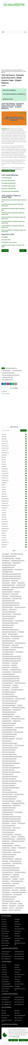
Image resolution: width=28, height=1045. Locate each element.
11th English (17, 965)
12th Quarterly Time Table (7, 872)
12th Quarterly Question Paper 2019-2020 (10, 867)
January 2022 (14, 471)
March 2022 (14, 466)
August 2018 (14, 544)
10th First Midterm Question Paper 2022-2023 (11, 578)
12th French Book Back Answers (8, 825)
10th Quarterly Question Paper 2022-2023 (10, 375)
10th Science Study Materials (8, 188)
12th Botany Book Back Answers (17, 718)
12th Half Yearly (18, 834)
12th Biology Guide (17, 709)
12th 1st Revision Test (19, 954)
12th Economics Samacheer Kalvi (8, 798)
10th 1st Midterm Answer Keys (17, 554)
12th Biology (19, 705)
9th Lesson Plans (13, 903)
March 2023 (14, 439)
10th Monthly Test (5, 594)
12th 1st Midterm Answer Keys (17, 689)
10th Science (4, 609)
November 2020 (14, 501)
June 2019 (14, 535)
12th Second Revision (6, 874)
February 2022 (14, 468)
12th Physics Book (21, 847)
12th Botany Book (5, 718)
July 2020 (14, 510)
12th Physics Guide (16, 852)
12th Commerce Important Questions (9, 747)
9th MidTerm (4, 905)
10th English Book (5, 560)
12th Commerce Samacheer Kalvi (9, 750)
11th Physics (4, 969)
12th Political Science (18, 938)
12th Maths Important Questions (17, 841)
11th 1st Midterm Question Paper (9, 649)
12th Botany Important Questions (9, 723)
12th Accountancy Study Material (8, 705)
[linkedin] (10, 384)
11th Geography (4, 981)
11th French (3, 967)
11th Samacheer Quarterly (20, 683)
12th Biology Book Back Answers (18, 707)
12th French (13, 823)
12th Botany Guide (16, 721)
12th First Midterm (18, 812)
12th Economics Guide (18, 794)
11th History (17, 979)
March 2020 (14, 519)
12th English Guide (16, 805)
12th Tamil (21, 879)
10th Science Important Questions (9, 616)
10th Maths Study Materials (8, 186)
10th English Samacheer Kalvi (8, 567)
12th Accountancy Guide (20, 698)
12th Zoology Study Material (8, 901)
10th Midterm (17, 591)
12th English (18, 801)
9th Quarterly (5, 908)
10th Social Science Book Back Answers (10, 623)
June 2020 (14, 512)
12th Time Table (15, 890)
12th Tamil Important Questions (8, 885)
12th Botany (17, 716)
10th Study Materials (6, 177)
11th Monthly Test (5, 667)
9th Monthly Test (12, 905)
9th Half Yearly (5, 903)
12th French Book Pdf (6, 827)
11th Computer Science (19, 974)
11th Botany (17, 972)
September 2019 (14, 528)
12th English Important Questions (9, 807)
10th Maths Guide (5, 587)
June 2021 (14, 487)
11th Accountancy (5, 977)
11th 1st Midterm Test (6, 1004)
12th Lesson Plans (5, 836)
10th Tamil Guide (15, 638)
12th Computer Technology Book (9, 778)
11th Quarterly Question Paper (8, 674)
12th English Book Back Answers (17, 803)
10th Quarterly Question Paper (8, 372)
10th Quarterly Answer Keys (11, 368)
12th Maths (13, 836)
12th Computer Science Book (8, 765)
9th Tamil (10, 910)
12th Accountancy (5, 931)
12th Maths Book (20, 836)
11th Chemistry (17, 969)
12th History (17, 933)
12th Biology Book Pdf (6, 709)
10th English (18, 558)
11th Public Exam (14, 667)
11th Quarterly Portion (16, 672)
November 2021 (14, 475)
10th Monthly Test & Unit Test (9, 242)
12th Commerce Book (6, 741)
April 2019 (14, 537)
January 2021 (14, 496)
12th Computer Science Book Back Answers (11, 767)
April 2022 (14, 464)
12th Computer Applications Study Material (11, 763)
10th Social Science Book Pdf (8, 625)
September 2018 (14, 542)
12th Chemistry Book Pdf (7, 732)
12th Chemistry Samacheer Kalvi (8, 736)
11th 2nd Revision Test (6, 1002)
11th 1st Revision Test (19, 999)
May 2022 (14, 462)
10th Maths (13, 583)
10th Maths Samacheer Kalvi (7, 589)
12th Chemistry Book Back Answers (9, 729)
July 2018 (14, 547)
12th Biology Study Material (7, 716)
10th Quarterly (5, 596)
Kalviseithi (4, 85)
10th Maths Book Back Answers (8, 585)
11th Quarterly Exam (6, 672)
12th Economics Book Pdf (7, 794)
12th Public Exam (18, 859)
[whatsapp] (13, 384)
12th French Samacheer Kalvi (8, 832)
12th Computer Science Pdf (7, 774)
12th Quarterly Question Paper (8, 865)
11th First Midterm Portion (7, 654)
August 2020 (14, 507)
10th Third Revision (6, 645)
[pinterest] (8, 384)
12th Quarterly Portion (16, 863)
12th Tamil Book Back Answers (17, 881)
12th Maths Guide (5, 841)
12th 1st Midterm (5, 689)
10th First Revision (5, 580)
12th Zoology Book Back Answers (18, 892)
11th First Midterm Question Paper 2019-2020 (11, 658)
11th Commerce (17, 977)
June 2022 (14, 459)
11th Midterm (14, 665)
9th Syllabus (4, 910)
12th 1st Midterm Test (6, 958)
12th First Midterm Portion (7, 814)
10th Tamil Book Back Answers (17, 636)
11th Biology (4, 972)
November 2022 (14, 448)
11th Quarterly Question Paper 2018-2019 (10, 676)
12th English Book (5, 803)
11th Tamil (3, 965)
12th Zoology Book (6, 892)
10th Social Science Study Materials (10, 191)
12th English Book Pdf (6, 805)
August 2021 (14, 482)
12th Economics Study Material (8, 801)
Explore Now (13, 1040)
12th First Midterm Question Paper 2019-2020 (11, 816)
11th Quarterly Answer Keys (15, 669)
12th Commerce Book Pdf (7, 745)
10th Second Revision (19, 620)
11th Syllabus (15, 685)
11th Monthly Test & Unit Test (19, 989)
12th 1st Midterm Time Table (8, 694)
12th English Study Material (7, 812)
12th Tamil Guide (15, 883)
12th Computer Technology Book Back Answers (11, 781)
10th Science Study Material (7, 620)
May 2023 (14, 434)
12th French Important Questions (9, 830)
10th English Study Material (7, 569)
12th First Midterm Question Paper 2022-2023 (11, 821)
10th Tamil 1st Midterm (13, 634)
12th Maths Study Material (7, 845)
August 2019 (14, 530)
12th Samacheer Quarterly (20, 872)
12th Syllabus (15, 879)
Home (2, 70)
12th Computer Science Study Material (10, 776)
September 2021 (14, 480)
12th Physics (13, 847)
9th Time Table (17, 910)
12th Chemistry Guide (18, 732)
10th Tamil (4, 634)
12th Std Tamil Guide (6, 879)
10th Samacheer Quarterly (10, 70)
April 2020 (14, 517)
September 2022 (14, 452)
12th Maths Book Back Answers (8, 839)
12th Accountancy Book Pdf (7, 698)
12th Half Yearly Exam (19, 951)
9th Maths (20, 903)
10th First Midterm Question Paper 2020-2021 (11, 576)
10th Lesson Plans (6, 239)
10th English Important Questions (9, 565)
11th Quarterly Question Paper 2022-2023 (10, 681)
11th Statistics (17, 981)
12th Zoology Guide (17, 894)
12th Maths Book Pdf (21, 839)
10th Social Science (5, 1015)
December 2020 (14, 498)
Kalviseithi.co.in (5, 128)
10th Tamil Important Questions (8, 640)
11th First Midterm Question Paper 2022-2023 (11, 660)
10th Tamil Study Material (20, 643)
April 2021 (14, 491)
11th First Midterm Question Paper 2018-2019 (11, 656)
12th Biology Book (6, 707)
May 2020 (14, 514)
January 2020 (14, 524)
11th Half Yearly (14, 663)
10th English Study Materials (8, 183)
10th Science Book (12, 609)
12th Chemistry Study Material (8, 738)
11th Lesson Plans (5, 665)
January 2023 (14, 443)
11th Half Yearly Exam (19, 997)
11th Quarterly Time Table (7, 683)
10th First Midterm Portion (7, 571)
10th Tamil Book (5, 636)
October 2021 (14, 478)
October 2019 (14, 526)
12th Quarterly (5, 861)
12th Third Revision (6, 890)
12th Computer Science (19, 928)
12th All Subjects (4, 940)
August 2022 (14, 455)
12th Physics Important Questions (9, 854)
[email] (16, 384)
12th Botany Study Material (7, 727)
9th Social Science (19, 908)
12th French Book (21, 823)
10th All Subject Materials (19, 1015)
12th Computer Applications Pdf (8, 761)
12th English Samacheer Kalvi (8, 810)
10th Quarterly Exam (6, 370)
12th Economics (4, 933)
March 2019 (14, 540)
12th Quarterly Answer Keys (15, 861)
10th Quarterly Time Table (7, 377)
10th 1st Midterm (5, 554)
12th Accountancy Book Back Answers (10, 696)
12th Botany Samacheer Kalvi (8, 725)
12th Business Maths (5, 938)
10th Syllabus (4, 237)
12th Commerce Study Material (8, 752)
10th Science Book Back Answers (8, 612)
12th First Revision (5, 823)
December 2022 (14, 445)
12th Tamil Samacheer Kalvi (7, 888)
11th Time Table (15, 687)
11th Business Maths (5, 984)
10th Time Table (15, 645)
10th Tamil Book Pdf (6, 638)
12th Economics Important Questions (9, 796)
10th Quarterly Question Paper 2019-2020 (10, 603)
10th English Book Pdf (6, 563)
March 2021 (14, 494)
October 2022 (14, 450)
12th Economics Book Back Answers (9, 792)
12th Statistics (17, 936)
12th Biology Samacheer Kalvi (8, 714)
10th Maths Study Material (7, 591)
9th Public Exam (21, 905)
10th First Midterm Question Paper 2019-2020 (11, 574)
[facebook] (2, 384)
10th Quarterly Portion (17, 370)
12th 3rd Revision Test (19, 956)
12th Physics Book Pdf (6, 852)
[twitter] (5, 384)
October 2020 (14, 503)
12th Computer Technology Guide (9, 783)
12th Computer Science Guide (8, 770)
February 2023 (14, 441)
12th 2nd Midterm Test (19, 958)
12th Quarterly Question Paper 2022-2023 (10, 870)
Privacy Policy (15, 1036)
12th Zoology (22, 890)
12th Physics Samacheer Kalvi (8, 856)
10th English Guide (16, 563)
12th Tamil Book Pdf (6, 883)
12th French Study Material (7, 834)
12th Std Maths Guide (14, 876)
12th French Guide (16, 827)
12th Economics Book (6, 790)
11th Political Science (18, 984)
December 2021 (14, 473)
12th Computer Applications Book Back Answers (12, 756)
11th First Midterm (19, 652)
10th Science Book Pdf (6, 614)
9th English (17, 901)
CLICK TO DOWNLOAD (8, 170)
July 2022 (14, 457)
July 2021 (14, 484)
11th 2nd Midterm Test (19, 1004)
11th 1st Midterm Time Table (8, 652)
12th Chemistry (17, 924)
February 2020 (14, 521)
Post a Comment (5, 393)
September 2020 (14, 505)
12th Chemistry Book (19, 727)
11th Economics (4, 979)
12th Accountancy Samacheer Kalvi (9, 703)
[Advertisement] (14, 20)
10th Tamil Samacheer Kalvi (7, 643)
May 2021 (14, 489)
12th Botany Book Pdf (6, 721)
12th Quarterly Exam (6, 863)
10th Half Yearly (14, 580)
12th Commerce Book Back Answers (9, 743)
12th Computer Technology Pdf (8, 785)
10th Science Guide (17, 614)
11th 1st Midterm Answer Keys (17, 647)
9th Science (11, 908)
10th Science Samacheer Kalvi (8, 618)
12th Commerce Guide (19, 745)
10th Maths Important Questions (17, 587)
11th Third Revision (6, 687)
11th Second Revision (6, 685)
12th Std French (5, 876)
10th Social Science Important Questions (10, 629)
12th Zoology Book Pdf (7, 894)
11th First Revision (5, 663)
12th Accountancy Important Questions (10, 701)
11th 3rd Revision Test (19, 1002)
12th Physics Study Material (7, 859)
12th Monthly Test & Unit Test (19, 943)
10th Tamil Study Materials (8, 180)
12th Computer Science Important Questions (11, 772)
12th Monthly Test (5, 847)
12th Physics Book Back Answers (8, 850)
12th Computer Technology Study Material (10, 787)
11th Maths (16, 967)
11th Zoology (4, 974)
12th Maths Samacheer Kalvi (7, 843)
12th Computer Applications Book (9, 754)
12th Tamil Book (5, 881)
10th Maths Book (20, 583)
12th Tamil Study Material (20, 888)
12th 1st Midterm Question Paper (9, 692)
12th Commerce (19, 738)
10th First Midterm (18, 569)
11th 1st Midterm (5, 647)
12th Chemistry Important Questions (9, 734)
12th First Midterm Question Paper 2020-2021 (11, 819)
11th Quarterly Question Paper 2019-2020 (10, 678)
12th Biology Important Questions (9, 712)
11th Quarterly (5, 669)
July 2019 (14, 533)
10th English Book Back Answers (17, 560)
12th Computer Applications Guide (9, 758)
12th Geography (4, 936)
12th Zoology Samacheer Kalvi (8, 899)
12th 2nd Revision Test (6, 956)
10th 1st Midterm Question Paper (9, 556)
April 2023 (14, 436)
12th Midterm (17, 845)
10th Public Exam (14, 594)
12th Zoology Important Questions (9, 896)
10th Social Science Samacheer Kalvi (9, 632)
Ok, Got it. (23, 1040)
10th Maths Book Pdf (21, 585)
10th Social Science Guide (7, 627)
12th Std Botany (16, 874)
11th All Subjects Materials (7, 986)
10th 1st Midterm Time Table (8, 558)
